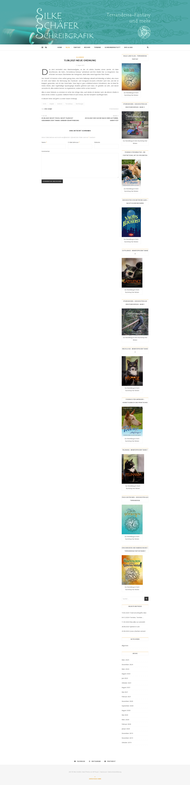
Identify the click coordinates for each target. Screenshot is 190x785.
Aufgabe (51, 104)
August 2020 (126, 710)
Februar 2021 (126, 697)
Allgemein (80, 57)
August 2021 (126, 687)
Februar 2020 (126, 724)
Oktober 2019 (126, 742)
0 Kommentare (114, 109)
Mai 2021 (125, 692)
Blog (68, 47)
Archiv (44, 104)
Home (59, 47)
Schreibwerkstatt (112, 47)
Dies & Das (128, 47)
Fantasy (77, 47)
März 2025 (125, 660)
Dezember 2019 (127, 733)
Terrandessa (69, 104)
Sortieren (59, 104)
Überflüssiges (79, 104)
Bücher (87, 47)
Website (97, 142)
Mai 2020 (125, 715)
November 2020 (127, 701)
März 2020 (125, 720)
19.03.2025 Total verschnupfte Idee (134, 613)
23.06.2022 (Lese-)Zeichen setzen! (133, 631)
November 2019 (127, 738)
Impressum (103, 772)
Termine (97, 47)
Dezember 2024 (127, 664)
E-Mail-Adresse (74, 142)
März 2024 (125, 669)
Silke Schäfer (48, 109)
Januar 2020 (126, 729)
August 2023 (126, 674)
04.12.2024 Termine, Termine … (133, 617)
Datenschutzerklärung (114, 772)
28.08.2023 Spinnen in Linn (131, 627)
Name (44, 142)
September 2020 (127, 706)
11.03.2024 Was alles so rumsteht (133, 622)
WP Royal (95, 772)
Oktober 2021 (126, 683)
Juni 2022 (125, 678)
